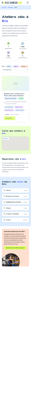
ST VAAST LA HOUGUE (16, 214)
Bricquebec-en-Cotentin (16, 196)
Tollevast (16, 190)
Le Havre (16, 219)
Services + (23, 66)
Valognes (16, 208)
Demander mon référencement (15, 247)
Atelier (15, 66)
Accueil (4, 7)
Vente (8, 66)
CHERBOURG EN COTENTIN (16, 202)
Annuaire (10, 7)
